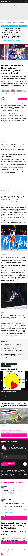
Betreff (2, 453)
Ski (15, 363)
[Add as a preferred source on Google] (19, 91)
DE (20, 1)
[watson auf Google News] (24, 91)
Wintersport (8, 22)
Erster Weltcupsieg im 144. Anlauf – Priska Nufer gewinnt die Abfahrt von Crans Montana (14, 356)
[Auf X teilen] (3, 396)
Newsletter (4, 549)
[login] (2, 554)
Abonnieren (14, 435)
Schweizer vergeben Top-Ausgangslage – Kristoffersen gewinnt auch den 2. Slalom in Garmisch (14, 350)
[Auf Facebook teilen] (3, 91)
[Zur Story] (14, 533)
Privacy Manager (17, 551)
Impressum (20, 549)
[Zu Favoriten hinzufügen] (14, 91)
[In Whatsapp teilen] (5, 91)
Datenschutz (10, 551)
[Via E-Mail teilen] (8, 91)
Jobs (16, 549)
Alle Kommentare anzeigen (14, 518)
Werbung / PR (11, 549)
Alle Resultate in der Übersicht (11, 40)
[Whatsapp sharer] (5, 396)
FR (23, 1)
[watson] (4, 1)
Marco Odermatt (6, 365)
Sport (2, 22)
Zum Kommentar (8, 496)
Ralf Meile (8, 99)
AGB (25, 549)
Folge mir (22, 99)
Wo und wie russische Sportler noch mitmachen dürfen (12, 345)
